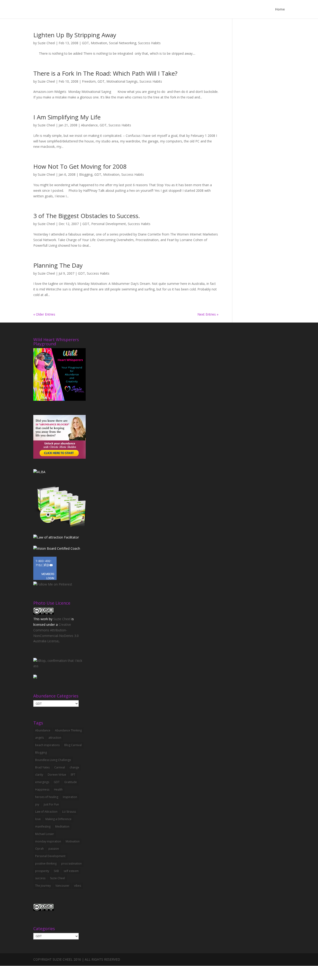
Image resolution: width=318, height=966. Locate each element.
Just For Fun (51, 804)
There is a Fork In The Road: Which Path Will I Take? (105, 73)
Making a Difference (58, 819)
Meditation (62, 826)
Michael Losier (44, 834)
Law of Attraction (46, 812)
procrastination (71, 863)
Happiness (42, 789)
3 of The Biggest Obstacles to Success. (86, 216)
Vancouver (62, 886)
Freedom (89, 81)
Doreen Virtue (57, 775)
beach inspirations (47, 745)
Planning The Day (58, 265)
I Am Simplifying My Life (67, 117)
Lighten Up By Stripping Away (74, 35)
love (38, 819)
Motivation (99, 43)
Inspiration (70, 797)
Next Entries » (207, 314)
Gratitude (70, 782)
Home (280, 9)
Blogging (85, 174)
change (74, 767)
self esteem (71, 871)
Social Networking (122, 43)
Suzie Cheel (46, 43)
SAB (56, 871)
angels (39, 738)
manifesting (43, 826)
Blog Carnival (73, 745)
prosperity (42, 871)
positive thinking (46, 863)
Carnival (59, 767)
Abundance (89, 125)
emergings (42, 782)
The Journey (43, 886)
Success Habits (149, 43)
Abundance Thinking (68, 730)
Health (58, 789)
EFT (73, 775)
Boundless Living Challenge (53, 760)
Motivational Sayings (122, 81)
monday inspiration (48, 841)
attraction (54, 738)
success (40, 878)
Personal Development (108, 224)
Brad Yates (42, 767)
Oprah (39, 849)
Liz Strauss (69, 812)
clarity (39, 775)
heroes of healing (46, 797)
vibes (77, 886)
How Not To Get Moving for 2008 (80, 166)
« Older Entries (44, 314)
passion (53, 849)
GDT (85, 43)
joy (37, 804)
